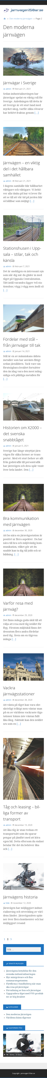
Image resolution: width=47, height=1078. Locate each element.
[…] (36, 112)
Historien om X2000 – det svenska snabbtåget (22, 433)
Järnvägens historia (20, 897)
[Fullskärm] (41, 1055)
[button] (24, 1045)
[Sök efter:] (23, 949)
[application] (23, 1045)
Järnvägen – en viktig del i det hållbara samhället (21, 169)
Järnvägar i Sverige (19, 82)
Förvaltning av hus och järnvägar (23, 990)
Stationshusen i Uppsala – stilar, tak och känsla (22, 254)
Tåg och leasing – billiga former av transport (21, 813)
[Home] (4, 18)
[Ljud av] (7, 1055)
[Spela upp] (5, 1055)
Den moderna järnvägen (18, 1014)
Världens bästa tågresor (18, 1017)
